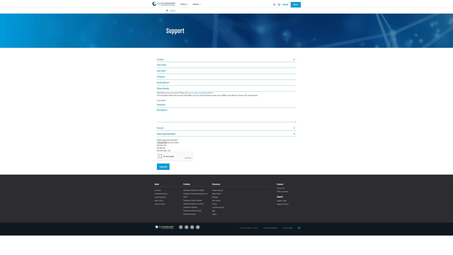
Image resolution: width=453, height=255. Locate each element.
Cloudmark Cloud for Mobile (192, 200)
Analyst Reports (217, 190)
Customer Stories (218, 207)
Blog (213, 211)
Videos (214, 214)
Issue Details (161, 100)
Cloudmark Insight (189, 214)
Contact (295, 5)
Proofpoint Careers (161, 193)
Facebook (181, 227)
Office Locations (282, 191)
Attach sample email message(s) (167, 140)
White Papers (216, 193)
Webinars (215, 197)
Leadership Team (160, 197)
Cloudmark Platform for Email (193, 204)
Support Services (283, 204)
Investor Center (160, 204)
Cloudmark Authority (190, 207)
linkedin (192, 227)
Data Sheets (216, 200)
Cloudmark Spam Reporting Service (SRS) (195, 195)
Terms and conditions (270, 228)
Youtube (198, 227)
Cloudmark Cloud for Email (192, 210)
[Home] (164, 227)
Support (285, 5)
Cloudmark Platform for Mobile (193, 190)
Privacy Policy (288, 228)
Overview (158, 190)
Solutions (196, 4)
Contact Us (281, 188)
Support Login (281, 200)
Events (214, 204)
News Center (159, 200)
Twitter (187, 227)
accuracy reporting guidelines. (202, 93)
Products (183, 4)
